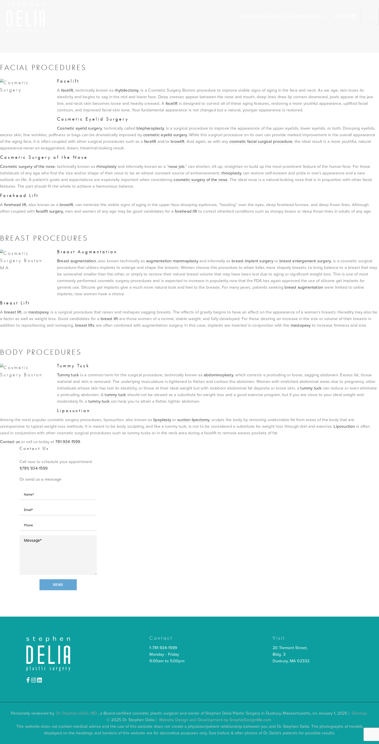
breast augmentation (303, 287)
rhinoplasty (106, 166)
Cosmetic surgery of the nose (27, 166)
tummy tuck (311, 388)
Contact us (10, 441)
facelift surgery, (50, 211)
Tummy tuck (68, 375)
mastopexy (38, 312)
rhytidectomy (126, 90)
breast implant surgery (252, 261)
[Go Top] (371, 734)
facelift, (67, 90)
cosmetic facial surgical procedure (260, 141)
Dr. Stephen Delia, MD (76, 713)
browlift (177, 141)
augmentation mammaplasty (172, 261)
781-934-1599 (249, 16)
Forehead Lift (19, 195)
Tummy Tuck (73, 365)
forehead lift (15, 204)
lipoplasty (162, 419)
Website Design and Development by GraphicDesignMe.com (215, 719)
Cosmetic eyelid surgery (79, 128)
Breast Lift (15, 303)
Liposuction (73, 410)
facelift (172, 103)
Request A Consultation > (296, 16)
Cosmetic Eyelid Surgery (93, 119)
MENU (341, 16)
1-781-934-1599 (163, 647)
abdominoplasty (218, 375)
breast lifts (85, 325)
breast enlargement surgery (304, 261)
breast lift (12, 312)
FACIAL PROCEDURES (43, 67)
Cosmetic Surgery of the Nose (44, 157)
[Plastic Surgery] (26, 17)
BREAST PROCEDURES (44, 238)
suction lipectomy (193, 419)
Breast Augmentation (87, 251)
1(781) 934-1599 (34, 468)
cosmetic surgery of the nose (200, 179)
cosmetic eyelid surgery (165, 134)
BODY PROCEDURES (41, 352)
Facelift (68, 81)
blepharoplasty (150, 128)
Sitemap (359, 713)
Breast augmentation (76, 261)
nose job (176, 166)
